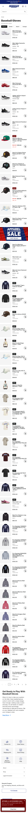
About (4, 768)
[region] (14, 2)
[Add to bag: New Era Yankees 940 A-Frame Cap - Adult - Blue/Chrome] (25, 208)
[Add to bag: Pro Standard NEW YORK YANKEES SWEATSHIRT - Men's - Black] (25, 302)
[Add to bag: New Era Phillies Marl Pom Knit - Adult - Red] (25, 607)
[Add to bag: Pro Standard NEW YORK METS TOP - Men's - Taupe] (25, 403)
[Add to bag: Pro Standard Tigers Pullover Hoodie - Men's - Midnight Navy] (25, 290)
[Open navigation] (3, 6)
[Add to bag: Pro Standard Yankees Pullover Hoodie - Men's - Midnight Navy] (25, 674)
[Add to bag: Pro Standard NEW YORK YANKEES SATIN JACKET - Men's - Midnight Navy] (25, 493)
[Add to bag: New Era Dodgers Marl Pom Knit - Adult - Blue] (25, 619)
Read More (5, 715)
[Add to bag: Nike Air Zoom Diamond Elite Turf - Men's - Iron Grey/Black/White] (25, 277)
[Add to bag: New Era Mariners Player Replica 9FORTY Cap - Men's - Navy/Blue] (25, 250)
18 (18, 684)
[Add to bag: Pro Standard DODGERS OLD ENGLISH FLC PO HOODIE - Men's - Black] (25, 570)
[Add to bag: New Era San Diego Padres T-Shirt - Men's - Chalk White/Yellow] (25, 348)
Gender (10, 26)
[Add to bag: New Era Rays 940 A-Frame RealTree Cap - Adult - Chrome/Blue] (25, 358)
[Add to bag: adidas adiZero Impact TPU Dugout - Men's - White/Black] (25, 102)
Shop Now (13, 809)
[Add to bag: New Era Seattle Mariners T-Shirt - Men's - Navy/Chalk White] (25, 390)
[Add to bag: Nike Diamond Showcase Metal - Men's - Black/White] (25, 58)
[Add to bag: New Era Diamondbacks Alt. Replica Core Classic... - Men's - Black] (25, 196)
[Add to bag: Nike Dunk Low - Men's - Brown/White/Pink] (25, 505)
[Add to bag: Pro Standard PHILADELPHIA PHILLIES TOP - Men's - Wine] (25, 461)
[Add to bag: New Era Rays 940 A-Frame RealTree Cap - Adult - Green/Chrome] (25, 331)
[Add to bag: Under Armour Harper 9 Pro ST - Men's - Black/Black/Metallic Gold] (25, 115)
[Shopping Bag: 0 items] (25, 6)
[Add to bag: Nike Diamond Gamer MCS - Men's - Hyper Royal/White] (25, 73)
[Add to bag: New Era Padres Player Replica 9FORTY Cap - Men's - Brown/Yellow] (25, 157)
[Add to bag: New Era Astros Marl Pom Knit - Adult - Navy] (25, 641)
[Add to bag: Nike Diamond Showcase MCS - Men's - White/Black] (25, 33)
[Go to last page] (26, 684)
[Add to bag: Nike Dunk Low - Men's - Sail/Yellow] (25, 260)
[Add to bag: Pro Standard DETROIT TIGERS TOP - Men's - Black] (25, 475)
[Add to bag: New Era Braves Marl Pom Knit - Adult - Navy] (25, 585)
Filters (3, 26)
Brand (17, 26)
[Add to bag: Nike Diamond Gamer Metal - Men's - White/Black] (25, 178)
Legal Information (7, 775)
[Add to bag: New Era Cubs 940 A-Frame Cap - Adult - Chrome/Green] (25, 373)
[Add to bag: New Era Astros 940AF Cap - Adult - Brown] (25, 316)
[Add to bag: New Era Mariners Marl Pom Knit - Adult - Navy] (25, 596)
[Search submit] (25, 11)
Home (2, 17)
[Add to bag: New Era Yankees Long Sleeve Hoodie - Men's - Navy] (25, 520)
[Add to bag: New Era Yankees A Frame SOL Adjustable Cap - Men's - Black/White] (25, 169)
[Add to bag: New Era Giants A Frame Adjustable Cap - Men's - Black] (25, 223)
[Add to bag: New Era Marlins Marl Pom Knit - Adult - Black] (25, 630)
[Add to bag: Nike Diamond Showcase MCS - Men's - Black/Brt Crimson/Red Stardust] (25, 85)
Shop (4, 771)
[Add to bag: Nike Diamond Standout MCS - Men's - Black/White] (25, 126)
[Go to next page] (22, 684)
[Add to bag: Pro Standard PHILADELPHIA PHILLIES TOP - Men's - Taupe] (25, 445)
